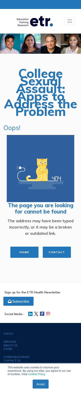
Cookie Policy (36, 374)
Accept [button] (40, 384)
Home (24, 252)
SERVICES (9, 341)
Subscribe (20, 301)
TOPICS (8, 333)
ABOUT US (10, 345)
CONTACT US (12, 360)
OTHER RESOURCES (16, 357)
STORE (7, 348)
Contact (57, 252)
